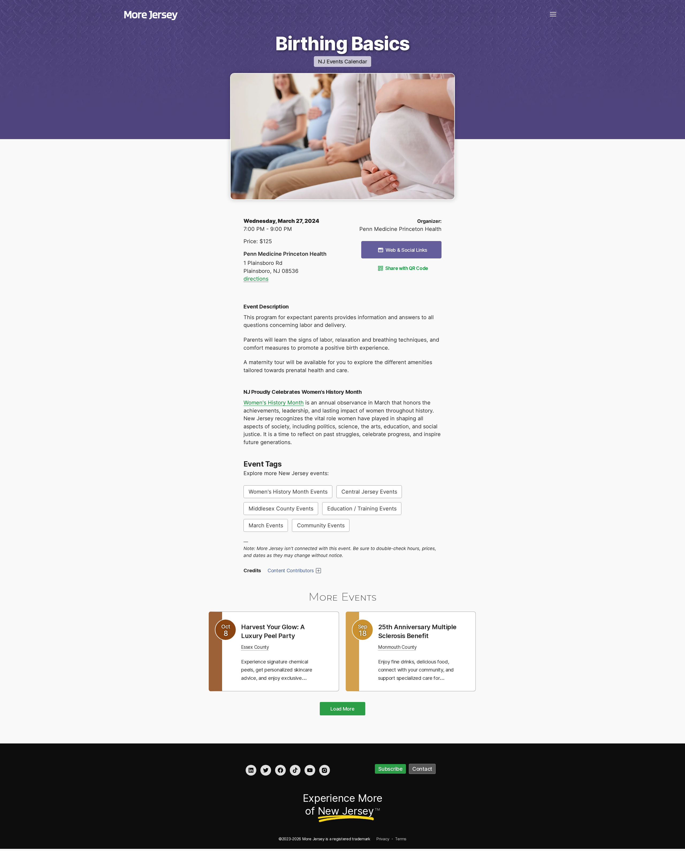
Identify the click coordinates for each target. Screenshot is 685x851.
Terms (400, 839)
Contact (422, 769)
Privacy (382, 839)
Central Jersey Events (369, 492)
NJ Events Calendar (342, 61)
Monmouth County (401, 655)
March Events (266, 525)
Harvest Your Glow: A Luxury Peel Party (276, 631)
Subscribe (390, 769)
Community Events (321, 525)
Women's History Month (273, 402)
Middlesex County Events (281, 508)
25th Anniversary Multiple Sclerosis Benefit (408, 635)
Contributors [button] (291, 570)
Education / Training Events (362, 508)
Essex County (258, 647)
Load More (342, 709)
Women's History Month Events (288, 492)
